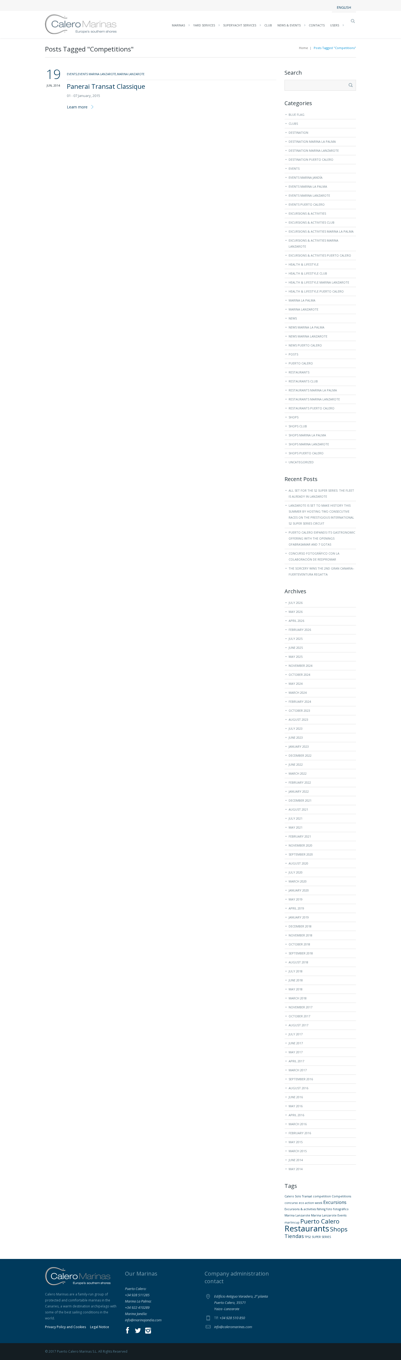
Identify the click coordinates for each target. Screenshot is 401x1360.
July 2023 (296, 728)
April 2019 (296, 908)
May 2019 (296, 899)
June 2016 (296, 1097)
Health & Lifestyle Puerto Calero (316, 291)
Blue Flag (296, 114)
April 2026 (296, 621)
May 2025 (296, 657)
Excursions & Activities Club (311, 222)
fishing (321, 1209)
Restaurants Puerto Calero (311, 408)
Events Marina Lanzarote (309, 195)
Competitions (341, 1196)
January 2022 (299, 791)
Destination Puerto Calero (311, 159)
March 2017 (298, 1070)
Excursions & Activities (307, 213)
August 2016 (298, 1088)
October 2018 (299, 944)
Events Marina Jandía (305, 177)
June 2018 (296, 980)
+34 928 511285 (137, 1294)
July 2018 (296, 971)
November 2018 (300, 935)
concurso (291, 1203)
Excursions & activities (300, 1209)
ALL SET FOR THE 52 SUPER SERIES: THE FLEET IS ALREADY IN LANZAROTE (321, 493)
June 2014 (296, 1160)
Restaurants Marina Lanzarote (314, 399)
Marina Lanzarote (303, 309)
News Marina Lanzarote (308, 336)
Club (268, 25)
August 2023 (298, 719)
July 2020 (296, 872)
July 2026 (296, 603)
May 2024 (296, 683)
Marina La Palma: (138, 1301)
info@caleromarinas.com (233, 1326)
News (293, 318)
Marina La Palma (302, 300)
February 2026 (300, 630)
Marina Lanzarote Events (328, 1215)
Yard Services (204, 25)
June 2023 (296, 737)
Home (303, 48)
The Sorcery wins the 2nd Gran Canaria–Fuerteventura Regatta (321, 571)
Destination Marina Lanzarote (314, 150)
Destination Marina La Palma (312, 141)
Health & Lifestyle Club (308, 273)
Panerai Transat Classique (106, 86)
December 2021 (300, 800)
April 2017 (296, 1061)
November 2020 (300, 845)
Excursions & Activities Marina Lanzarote (313, 243)
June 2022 (296, 764)
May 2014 (296, 1169)
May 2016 (296, 1106)
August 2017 (298, 1025)
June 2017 (296, 1043)
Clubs (293, 123)
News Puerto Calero (305, 345)
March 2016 (298, 1124)
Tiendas (294, 1236)
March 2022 (298, 773)
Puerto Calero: (135, 1288)
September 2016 (301, 1079)
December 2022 (300, 755)
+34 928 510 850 (232, 1317)
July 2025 (296, 639)
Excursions (334, 1202)
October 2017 (299, 1016)
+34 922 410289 (137, 1307)
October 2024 (299, 675)
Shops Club (298, 426)
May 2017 (296, 1052)
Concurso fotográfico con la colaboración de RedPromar (314, 556)
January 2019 (299, 917)
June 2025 (296, 648)
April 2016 (296, 1115)
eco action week (310, 1203)
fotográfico (341, 1209)
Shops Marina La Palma (307, 435)
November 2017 (300, 1007)
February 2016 (300, 1133)
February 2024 (300, 701)
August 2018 (298, 962)
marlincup (292, 1222)
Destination (298, 132)
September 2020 (301, 854)
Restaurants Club (303, 381)
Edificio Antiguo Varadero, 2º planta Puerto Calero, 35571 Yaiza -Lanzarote (241, 1302)
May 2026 (296, 612)
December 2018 (300, 926)
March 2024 (298, 692)
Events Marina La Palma (308, 186)
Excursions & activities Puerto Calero (320, 255)
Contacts (317, 25)
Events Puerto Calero (307, 204)
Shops (293, 417)
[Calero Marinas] (80, 23)
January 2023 (299, 746)
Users (334, 25)
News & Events (289, 25)
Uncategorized (301, 462)
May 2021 (296, 827)
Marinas (178, 25)
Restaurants (299, 372)
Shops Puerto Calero (306, 453)
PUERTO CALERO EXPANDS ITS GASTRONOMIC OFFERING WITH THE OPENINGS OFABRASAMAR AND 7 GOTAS (322, 538)
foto (329, 1209)
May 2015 (296, 1142)
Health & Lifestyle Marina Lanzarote (319, 282)
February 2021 (300, 836)
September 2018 (301, 953)
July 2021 (296, 818)
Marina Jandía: (136, 1313)
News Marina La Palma (306, 327)
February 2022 (300, 782)
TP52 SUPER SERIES (318, 1237)
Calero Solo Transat (298, 1196)
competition (322, 1196)
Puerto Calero (301, 363)
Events (294, 168)
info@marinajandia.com (143, 1320)
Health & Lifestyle (304, 264)
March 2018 (298, 998)
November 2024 (300, 666)
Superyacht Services (239, 25)
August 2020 (298, 863)
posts (293, 354)
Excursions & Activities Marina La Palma (321, 231)
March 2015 (298, 1151)
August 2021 (298, 809)
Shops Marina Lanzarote (309, 444)
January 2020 (299, 890)
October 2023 (299, 710)
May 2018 (296, 989)
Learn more (77, 106)
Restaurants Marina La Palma (313, 390)
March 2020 (298, 881)
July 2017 (296, 1034)
